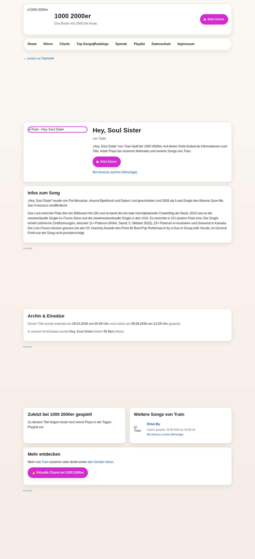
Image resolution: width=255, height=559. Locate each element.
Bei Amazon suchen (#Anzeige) (115, 172)
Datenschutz (161, 44)
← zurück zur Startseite (38, 58)
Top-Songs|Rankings (92, 44)
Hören (48, 44)
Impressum (186, 44)
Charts (65, 44)
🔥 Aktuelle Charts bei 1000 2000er (58, 472)
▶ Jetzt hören (214, 19)
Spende (121, 44)
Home (32, 44)
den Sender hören (100, 462)
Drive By (153, 424)
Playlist (139, 44)
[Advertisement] (127, 91)
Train (102, 138)
